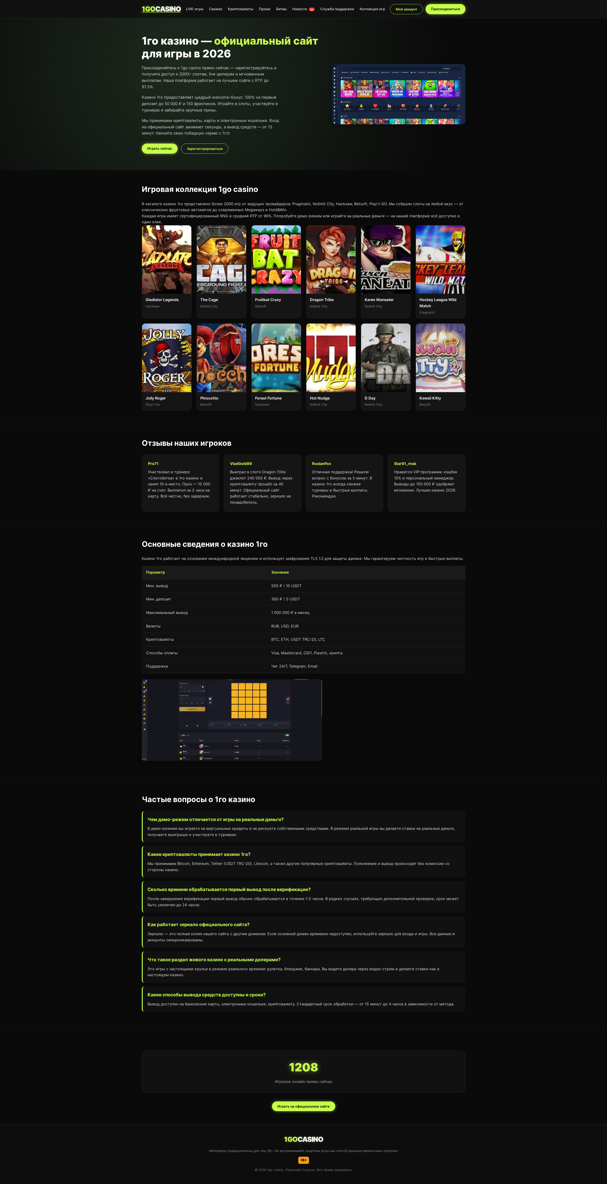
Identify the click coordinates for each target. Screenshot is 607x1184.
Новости (302, 9)
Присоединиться (445, 9)
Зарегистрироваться (205, 149)
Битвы (281, 9)
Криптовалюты (240, 9)
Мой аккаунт (406, 9)
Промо (265, 9)
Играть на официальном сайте (303, 1106)
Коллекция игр (372, 9)
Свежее (215, 9)
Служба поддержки (337, 9)
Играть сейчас (159, 148)
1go (161, 9)
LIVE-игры (194, 9)
